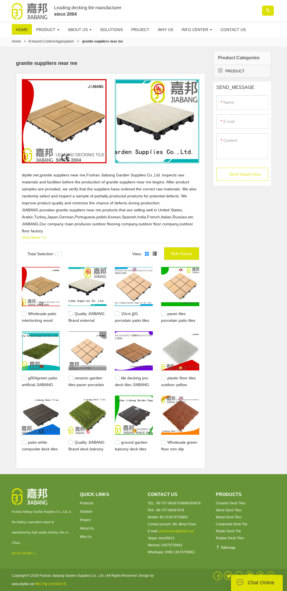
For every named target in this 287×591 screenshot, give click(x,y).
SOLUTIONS (111, 29)
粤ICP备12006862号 (51, 584)
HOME (22, 29)
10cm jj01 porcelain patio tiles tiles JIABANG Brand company (133, 322)
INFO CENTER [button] (195, 29)
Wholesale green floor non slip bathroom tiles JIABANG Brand (179, 451)
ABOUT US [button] (78, 29)
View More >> (34, 237)
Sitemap (227, 547)
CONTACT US (233, 29)
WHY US (165, 29)
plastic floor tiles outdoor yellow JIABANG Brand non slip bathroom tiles (179, 387)
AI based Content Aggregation (51, 41)
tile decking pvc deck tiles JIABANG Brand (132, 384)
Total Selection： (42, 254)
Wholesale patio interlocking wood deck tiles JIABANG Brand (39, 322)
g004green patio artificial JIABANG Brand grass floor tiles (39, 387)
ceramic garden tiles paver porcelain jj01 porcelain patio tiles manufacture (86, 387)
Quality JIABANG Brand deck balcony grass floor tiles (86, 448)
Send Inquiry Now (245, 174)
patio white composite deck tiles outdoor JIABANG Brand (40, 451)
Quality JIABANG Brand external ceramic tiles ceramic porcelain (87, 322)
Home (16, 41)
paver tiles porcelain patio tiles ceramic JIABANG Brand (178, 322)
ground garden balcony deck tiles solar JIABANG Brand (131, 451)
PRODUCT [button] (46, 29)
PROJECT (140, 29)
